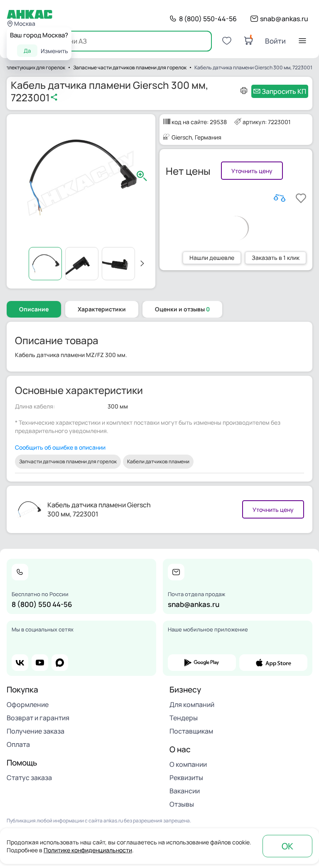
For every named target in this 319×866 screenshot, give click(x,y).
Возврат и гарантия (38, 717)
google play (202, 662)
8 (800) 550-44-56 (208, 18)
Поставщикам (191, 731)
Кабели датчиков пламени (158, 461)
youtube (40, 662)
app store (273, 662)
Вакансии (184, 790)
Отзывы (181, 804)
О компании (188, 764)
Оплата (18, 744)
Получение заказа (35, 731)
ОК (287, 846)
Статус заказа (29, 777)
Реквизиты (186, 777)
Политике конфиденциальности (88, 850)
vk (20, 662)
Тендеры (183, 717)
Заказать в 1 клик (275, 258)
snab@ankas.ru (284, 18)
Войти (275, 41)
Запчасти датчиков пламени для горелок (68, 461)
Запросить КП (284, 91)
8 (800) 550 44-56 (42, 604)
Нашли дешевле (211, 258)
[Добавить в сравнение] (279, 198)
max (60, 662)
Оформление (28, 704)
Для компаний (191, 704)
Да (27, 50)
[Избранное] (227, 41)
